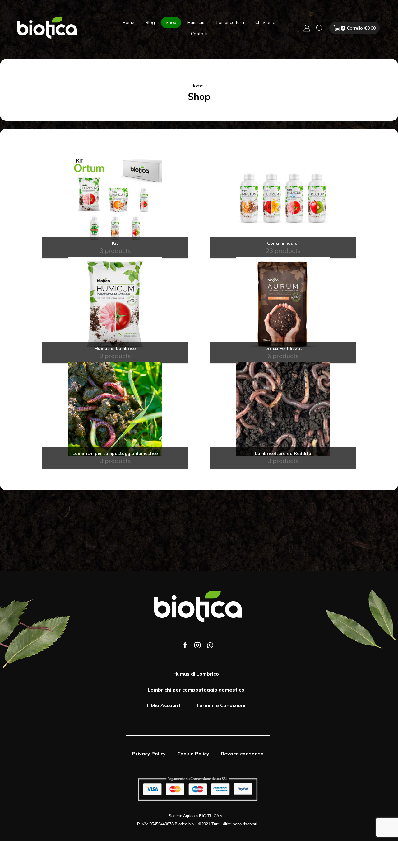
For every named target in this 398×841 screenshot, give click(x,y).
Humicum (196, 22)
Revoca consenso (242, 753)
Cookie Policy (193, 753)
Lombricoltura (230, 22)
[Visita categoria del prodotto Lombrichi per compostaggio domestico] (115, 409)
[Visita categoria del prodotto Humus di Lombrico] (115, 303)
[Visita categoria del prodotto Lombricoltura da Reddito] (283, 409)
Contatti (199, 33)
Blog (150, 22)
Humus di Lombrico (196, 674)
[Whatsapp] (210, 645)
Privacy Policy (149, 753)
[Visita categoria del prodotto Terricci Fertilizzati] (283, 303)
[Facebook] (185, 645)
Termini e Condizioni (220, 705)
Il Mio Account (164, 705)
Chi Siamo (265, 22)
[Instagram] (197, 645)
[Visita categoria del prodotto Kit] (115, 198)
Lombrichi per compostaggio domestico (196, 690)
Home (128, 22)
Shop (171, 22)
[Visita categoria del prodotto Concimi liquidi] (283, 198)
